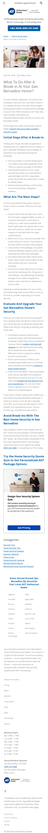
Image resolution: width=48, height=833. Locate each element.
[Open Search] (41, 3)
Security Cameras (11, 554)
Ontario (11, 628)
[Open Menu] (4, 3)
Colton (10, 618)
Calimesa (28, 609)
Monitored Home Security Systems (18, 566)
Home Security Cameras (13, 560)
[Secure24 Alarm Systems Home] (24, 11)
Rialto (27, 594)
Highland (11, 594)
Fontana (11, 623)
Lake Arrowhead (31, 633)
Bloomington (30, 628)
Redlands (28, 604)
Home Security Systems (13, 551)
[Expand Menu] (25, 16)
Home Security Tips (12, 548)
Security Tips (9, 545)
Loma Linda (29, 618)
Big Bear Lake (30, 614)
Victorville (11, 599)
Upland (27, 623)
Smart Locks (8, 557)
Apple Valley (29, 599)
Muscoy (11, 604)
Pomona (11, 609)
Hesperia (11, 614)
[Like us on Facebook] (5, 791)
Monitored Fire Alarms (13, 563)
